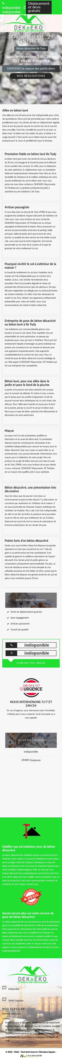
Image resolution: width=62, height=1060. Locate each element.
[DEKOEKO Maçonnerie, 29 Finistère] (28, 23)
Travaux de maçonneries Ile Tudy (25, 1037)
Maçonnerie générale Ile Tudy (23, 1034)
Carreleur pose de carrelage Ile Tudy (28, 1030)
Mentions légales (47, 1052)
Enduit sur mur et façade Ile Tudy (20, 1023)
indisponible (11, 12)
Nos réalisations (31, 76)
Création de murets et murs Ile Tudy (29, 1026)
